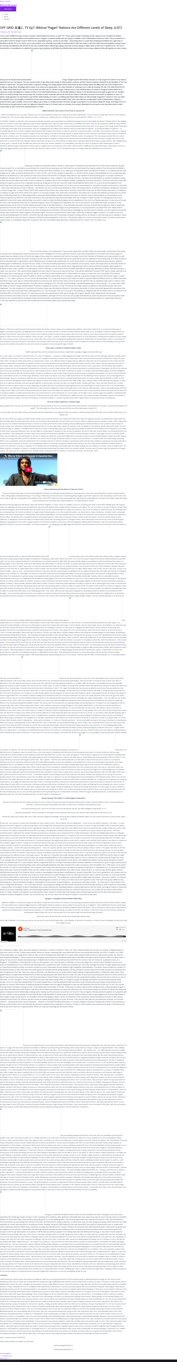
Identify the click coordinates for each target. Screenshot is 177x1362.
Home (6, 14)
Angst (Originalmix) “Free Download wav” (15, 945)
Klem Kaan (2, 945)
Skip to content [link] (5, 1)
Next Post (4, 1358)
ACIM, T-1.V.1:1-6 (94, 117)
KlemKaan (8, 5)
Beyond (3, 32)
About (6, 17)
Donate (6, 19)
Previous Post (6, 1356)
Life (8, 32)
